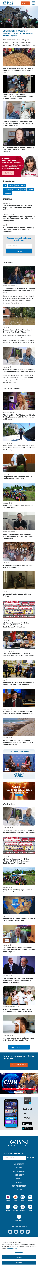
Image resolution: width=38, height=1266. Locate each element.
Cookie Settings (19, 1252)
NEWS (19, 1178)
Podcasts (30, 189)
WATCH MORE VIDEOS (19, 1047)
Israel (23, 186)
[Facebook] (16, 1232)
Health (17, 189)
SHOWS (19, 1182)
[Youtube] (10, 1232)
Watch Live (7, 193)
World (17, 186)
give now (25, 3)
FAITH (19, 1167)
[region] (19, 1251)
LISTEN (19, 1189)
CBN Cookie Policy (12, 1248)
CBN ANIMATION (19, 1186)
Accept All (19, 1262)
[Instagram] (22, 1232)
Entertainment (8, 189)
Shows (23, 189)
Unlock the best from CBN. (14, 1153)
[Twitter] (28, 1232)
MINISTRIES (19, 1164)
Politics (11, 186)
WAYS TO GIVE (19, 1171)
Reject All (19, 1257)
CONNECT (19, 1175)
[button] (32, 3)
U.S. (5, 186)
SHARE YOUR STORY (19, 1065)
